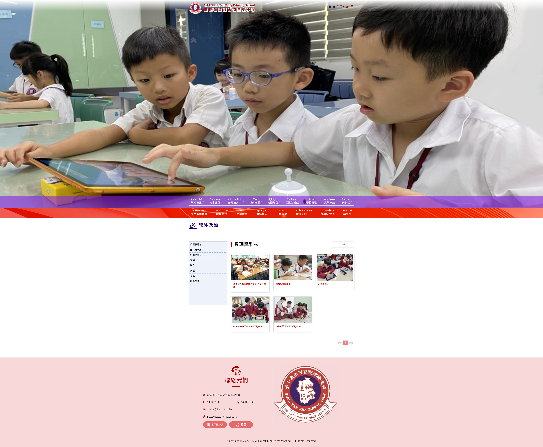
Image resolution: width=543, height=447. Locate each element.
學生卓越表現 (199, 212)
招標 (243, 424)
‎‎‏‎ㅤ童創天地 (304, 212)
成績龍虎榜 (327, 212)
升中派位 (281, 212)
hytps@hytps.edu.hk (219, 409)
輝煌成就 (222, 212)
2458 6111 (213, 402)
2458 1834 (247, 402)
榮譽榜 (347, 212)
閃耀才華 (242, 212)
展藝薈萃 (261, 212)
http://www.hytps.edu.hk (222, 416)
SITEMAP (217, 424)
